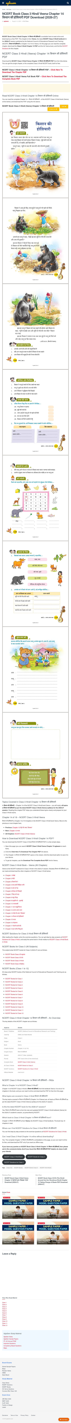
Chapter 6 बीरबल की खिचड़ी (13, 891)
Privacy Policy (24, 1415)
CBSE (4, 1373)
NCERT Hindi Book (45, 1167)
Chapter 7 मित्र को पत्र (12, 894)
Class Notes (5, 1383)
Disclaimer (5, 1415)
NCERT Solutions (7, 1385)
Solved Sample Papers (9, 1366)
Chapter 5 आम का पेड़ (11, 888)
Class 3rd (9, 1167)
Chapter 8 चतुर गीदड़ (11, 897)
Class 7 (4, 1315)
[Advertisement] (36, 30)
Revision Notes (6, 1371)
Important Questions (10, 1343)
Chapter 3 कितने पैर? (11, 882)
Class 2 (4, 1304)
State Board (5, 1375)
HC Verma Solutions (8, 1389)
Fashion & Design (7, 1405)
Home (3, 9)
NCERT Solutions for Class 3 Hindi (28, 1069)
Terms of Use (14, 1415)
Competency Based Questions (12, 1346)
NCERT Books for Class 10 (14, 1007)
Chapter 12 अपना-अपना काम (13, 910)
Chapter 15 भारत (14, 831)
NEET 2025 (5, 1401)
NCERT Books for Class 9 (14, 1004)
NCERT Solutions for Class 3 (14, 1162)
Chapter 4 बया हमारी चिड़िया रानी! (14, 885)
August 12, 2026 (16, 21)
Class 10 (4, 1321)
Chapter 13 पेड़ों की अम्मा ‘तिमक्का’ (22, 827)
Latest (4, 1407)
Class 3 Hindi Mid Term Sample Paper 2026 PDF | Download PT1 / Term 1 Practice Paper (52, 1241)
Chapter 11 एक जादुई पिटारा (13, 907)
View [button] (63, 106)
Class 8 (4, 1317)
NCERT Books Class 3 (31, 1167)
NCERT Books (18, 1167)
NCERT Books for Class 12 (14, 1013)
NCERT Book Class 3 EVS (14, 957)
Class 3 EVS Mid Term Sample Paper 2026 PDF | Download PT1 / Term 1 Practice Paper (17, 1241)
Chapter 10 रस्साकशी (11, 904)
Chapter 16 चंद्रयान (11, 922)
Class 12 (4, 1325)
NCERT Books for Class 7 (14, 997)
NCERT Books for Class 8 (14, 1001)
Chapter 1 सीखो (10, 875)
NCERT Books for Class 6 (14, 994)
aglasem (11, 2)
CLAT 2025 (5, 1403)
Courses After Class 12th (9, 1391)
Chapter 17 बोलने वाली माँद (13, 926)
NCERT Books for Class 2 (14, 982)
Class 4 (4, 1309)
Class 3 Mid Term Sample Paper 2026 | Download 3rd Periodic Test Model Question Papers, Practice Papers (18, 1214)
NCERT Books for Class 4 (14, 988)
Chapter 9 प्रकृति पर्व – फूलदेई (14, 900)
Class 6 (4, 1313)
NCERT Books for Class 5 (14, 991)
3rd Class (8, 9)
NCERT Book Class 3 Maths (14, 964)
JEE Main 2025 (6, 1399)
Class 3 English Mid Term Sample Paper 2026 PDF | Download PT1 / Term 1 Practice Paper (52, 1215)
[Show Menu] (3, 3)
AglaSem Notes (8, 1337)
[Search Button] (68, 3)
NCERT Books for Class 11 (14, 1010)
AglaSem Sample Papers (11, 1339)
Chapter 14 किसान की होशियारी (14, 916)
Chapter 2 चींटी (10, 878)
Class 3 (4, 1307)
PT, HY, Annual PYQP (10, 1341)
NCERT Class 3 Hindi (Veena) (25, 834)
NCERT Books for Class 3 (14, 985)
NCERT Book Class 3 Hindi (14, 960)
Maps (5, 1348)
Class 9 (4, 1319)
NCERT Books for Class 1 (14, 979)
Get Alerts (64, 1419)
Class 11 (4, 1323)
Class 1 (4, 1302)
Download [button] (52, 109)
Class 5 (4, 1311)
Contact (33, 1415)
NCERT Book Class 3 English (15, 954)
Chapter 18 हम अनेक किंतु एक (14, 929)
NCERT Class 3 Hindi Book (13, 1157)
